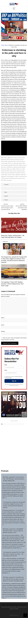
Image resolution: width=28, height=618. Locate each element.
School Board (4, 174)
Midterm (14, 169)
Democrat (17, 159)
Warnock (20, 178)
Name (3, 317)
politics (14, 170)
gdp (17, 163)
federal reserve (13, 161)
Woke (5, 180)
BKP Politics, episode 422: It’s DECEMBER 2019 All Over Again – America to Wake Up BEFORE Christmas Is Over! (13, 530)
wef (23, 178)
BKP (8, 159)
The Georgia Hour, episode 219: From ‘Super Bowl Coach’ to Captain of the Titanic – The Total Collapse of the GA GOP (13, 554)
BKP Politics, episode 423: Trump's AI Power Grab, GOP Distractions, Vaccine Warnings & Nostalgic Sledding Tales (13, 478)
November (7, 170)
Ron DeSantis (18, 172)
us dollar (16, 176)
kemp (24, 165)
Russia (23, 172)
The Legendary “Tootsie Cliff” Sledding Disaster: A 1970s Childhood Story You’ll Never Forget (12, 283)
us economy (21, 176)
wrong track (9, 180)
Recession (7, 172)
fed (8, 161)
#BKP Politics (4, 157)
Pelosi (11, 170)
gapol (15, 163)
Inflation (20, 165)
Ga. (12, 163)
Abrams (15, 157)
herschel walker (4, 165)
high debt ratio (11, 165)
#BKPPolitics (11, 157)
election (21, 159)
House (16, 165)
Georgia (20, 163)
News (6, 45)
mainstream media (17, 167)
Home (2, 45)
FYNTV (9, 163)
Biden (23, 157)
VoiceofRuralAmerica (13, 178)
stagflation (17, 174)
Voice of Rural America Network (14, 605)
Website (3, 331)
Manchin (23, 167)
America (20, 157)
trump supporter (10, 176)
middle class (9, 169)
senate (13, 174)
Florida (5, 163)
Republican (12, 172)
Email (2, 325)
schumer (9, 174)
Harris (24, 163)
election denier (4, 161)
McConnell (3, 169)
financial (19, 161)
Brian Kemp (12, 159)
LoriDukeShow (9, 167)
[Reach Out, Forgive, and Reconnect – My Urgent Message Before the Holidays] (14, 225)
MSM (17, 169)
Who (2, 180)
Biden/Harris (3, 159)
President (19, 170)
